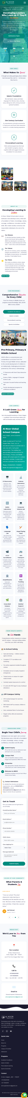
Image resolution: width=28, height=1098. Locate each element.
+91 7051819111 (5, 1082)
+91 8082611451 (5, 1080)
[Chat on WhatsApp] (25, 1095)
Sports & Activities (14, 324)
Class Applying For (8, 844)
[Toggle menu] (24, 2)
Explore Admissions (7, 394)
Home (2, 1040)
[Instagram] (6, 1031)
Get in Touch (5, 276)
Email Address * (7, 819)
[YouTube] (10, 1031)
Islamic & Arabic (14, 316)
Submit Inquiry (14, 863)
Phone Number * (7, 828)
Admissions (4, 1051)
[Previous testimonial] (9, 917)
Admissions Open (14, 36)
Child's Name (6, 837)
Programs (3, 1046)
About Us (3, 1043)
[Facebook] (2, 1031)
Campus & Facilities (6, 1048)
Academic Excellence (14, 311)
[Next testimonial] (18, 917)
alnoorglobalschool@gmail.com (14, 997)
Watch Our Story (14, 41)
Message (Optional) (8, 851)
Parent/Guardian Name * (9, 810)
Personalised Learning (14, 320)
